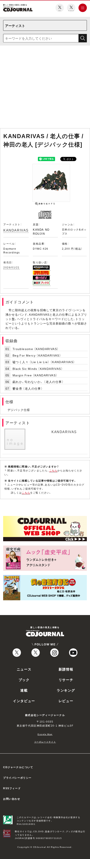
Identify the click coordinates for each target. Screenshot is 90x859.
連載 (24, 690)
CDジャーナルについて (18, 767)
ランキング (66, 690)
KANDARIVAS (16, 230)
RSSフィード (12, 788)
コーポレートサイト (45, 741)
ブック (24, 679)
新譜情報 (66, 669)
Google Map (45, 734)
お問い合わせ (11, 799)
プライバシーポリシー (17, 778)
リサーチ (66, 679)
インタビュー (24, 700)
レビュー (66, 700)
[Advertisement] (45, 88)
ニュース (24, 669)
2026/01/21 (11, 267)
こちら (53, 470)
